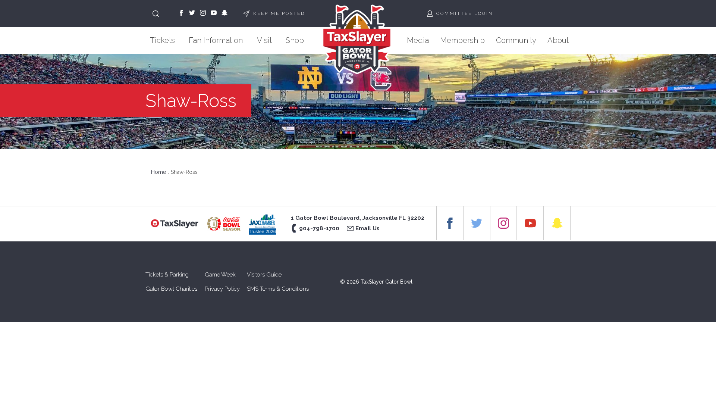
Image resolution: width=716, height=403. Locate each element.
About (558, 40)
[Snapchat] (224, 13)
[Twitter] (192, 13)
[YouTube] (213, 13)
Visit (264, 40)
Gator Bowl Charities (171, 288)
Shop (295, 40)
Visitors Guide (264, 274)
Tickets (162, 40)
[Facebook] (181, 13)
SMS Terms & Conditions (278, 288)
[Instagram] (202, 13)
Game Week (220, 274)
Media (418, 40)
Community (516, 40)
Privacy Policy (222, 288)
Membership (462, 40)
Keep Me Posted (279, 13)
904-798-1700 (319, 228)
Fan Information (216, 40)
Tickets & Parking (167, 274)
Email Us (367, 228)
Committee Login (464, 13)
